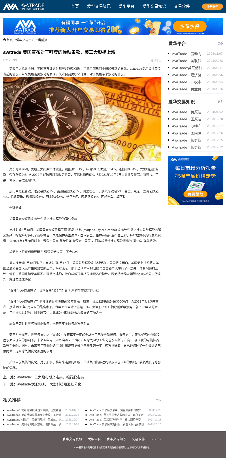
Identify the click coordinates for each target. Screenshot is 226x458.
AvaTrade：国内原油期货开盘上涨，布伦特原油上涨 (189, 133)
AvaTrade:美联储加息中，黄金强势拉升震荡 (115, 410)
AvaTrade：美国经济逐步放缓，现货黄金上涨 (34, 424)
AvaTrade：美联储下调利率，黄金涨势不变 (115, 419)
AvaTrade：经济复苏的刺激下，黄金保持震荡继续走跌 (189, 75)
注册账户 (212, 6)
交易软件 (138, 439)
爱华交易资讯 (25, 40)
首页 (10, 40)
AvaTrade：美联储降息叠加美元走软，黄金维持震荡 (35, 415)
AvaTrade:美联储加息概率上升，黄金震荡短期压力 (189, 68)
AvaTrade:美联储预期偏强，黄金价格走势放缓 (116, 424)
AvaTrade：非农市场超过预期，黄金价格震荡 (189, 82)
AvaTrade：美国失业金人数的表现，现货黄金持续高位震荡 (117, 415)
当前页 (42, 40)
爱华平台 (177, 43)
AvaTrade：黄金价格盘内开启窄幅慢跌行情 (189, 89)
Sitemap (157, 439)
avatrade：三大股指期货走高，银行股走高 (50, 377)
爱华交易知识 (181, 101)
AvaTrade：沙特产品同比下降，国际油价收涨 (189, 126)
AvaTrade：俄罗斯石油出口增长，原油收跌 (189, 147)
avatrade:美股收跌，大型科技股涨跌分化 (49, 384)
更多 (158, 400)
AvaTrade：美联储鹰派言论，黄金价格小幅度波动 (189, 61)
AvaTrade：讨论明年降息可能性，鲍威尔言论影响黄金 (35, 420)
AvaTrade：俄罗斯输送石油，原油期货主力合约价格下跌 (189, 140)
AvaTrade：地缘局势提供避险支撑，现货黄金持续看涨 (35, 411)
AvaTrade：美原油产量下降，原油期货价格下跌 (189, 112)
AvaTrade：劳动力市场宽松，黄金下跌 (189, 54)
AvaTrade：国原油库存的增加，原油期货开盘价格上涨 (189, 119)
